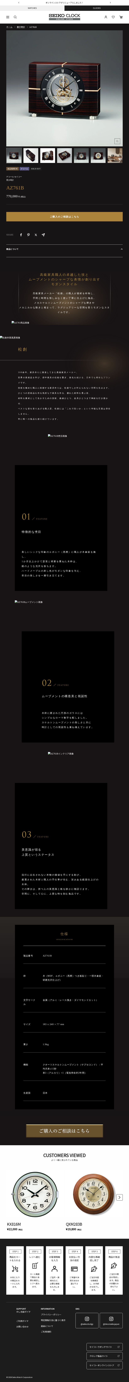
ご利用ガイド (22, 1320)
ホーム (9, 26)
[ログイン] (106, 17)
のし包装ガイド (23, 1311)
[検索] (15, 17)
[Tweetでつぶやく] (35, 234)
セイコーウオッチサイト (101, 1346)
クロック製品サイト (99, 1356)
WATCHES (32, 7)
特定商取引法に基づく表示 (53, 1320)
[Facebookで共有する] (21, 234)
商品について (12, 249)
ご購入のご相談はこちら (64, 216)
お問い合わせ (22, 1326)
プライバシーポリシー (51, 1314)
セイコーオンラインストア (102, 1365)
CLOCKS (97, 7)
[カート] (121, 17)
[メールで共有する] (43, 234)
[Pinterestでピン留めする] (28, 234)
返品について (47, 1325)
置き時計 (21, 26)
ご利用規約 (46, 1331)
